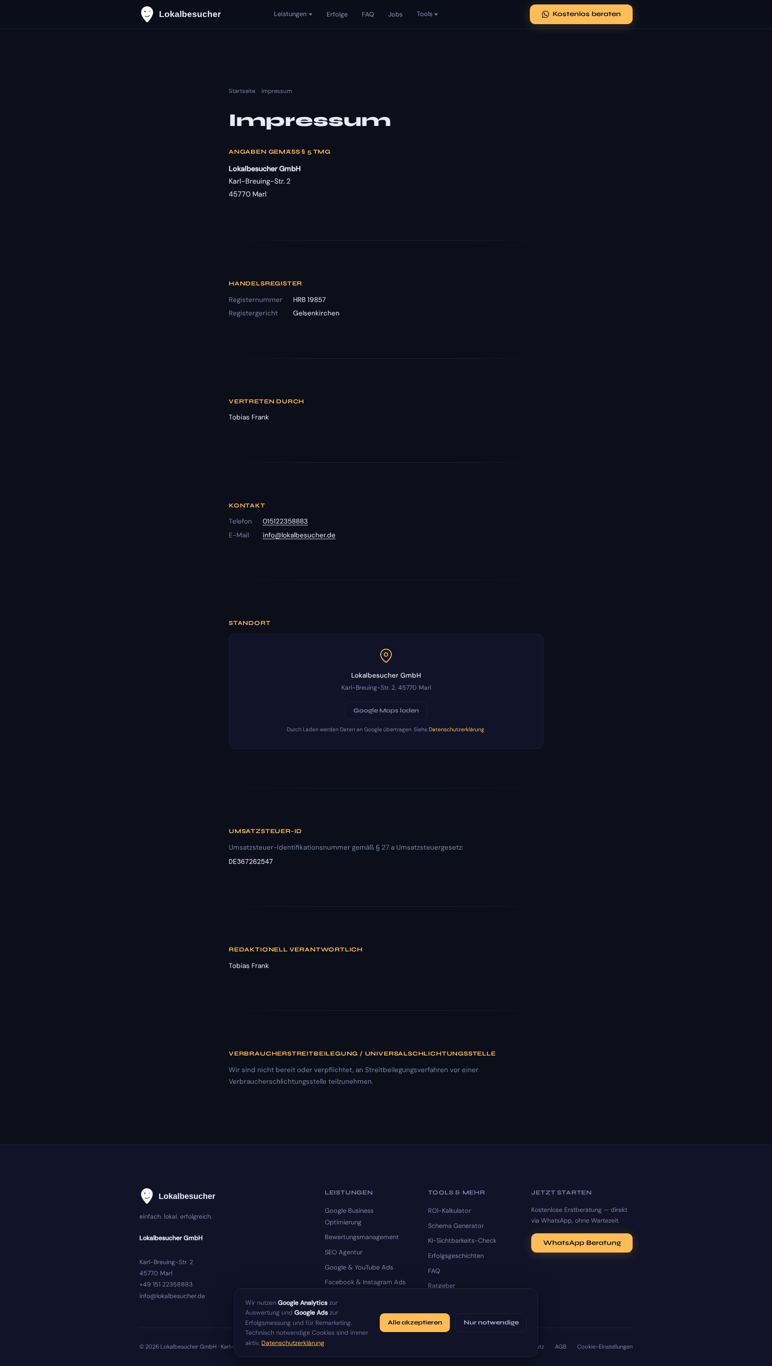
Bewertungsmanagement (362, 1237)
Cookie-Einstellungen (605, 1346)
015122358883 (285, 521)
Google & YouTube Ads (359, 1267)
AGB (560, 1346)
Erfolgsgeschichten (456, 1256)
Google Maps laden (386, 710)
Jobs (395, 14)
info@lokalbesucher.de (299, 535)
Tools (424, 14)
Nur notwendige (491, 1322)
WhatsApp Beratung (582, 1243)
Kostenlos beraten (587, 14)
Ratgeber (441, 1286)
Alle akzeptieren (415, 1322)
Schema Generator (456, 1226)
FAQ (368, 14)
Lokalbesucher (190, 14)
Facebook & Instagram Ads (365, 1282)
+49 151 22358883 (166, 1284)
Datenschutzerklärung (456, 729)
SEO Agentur (343, 1252)
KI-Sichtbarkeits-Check (462, 1240)
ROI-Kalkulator (449, 1211)
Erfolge (337, 14)
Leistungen (290, 14)
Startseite (242, 91)
